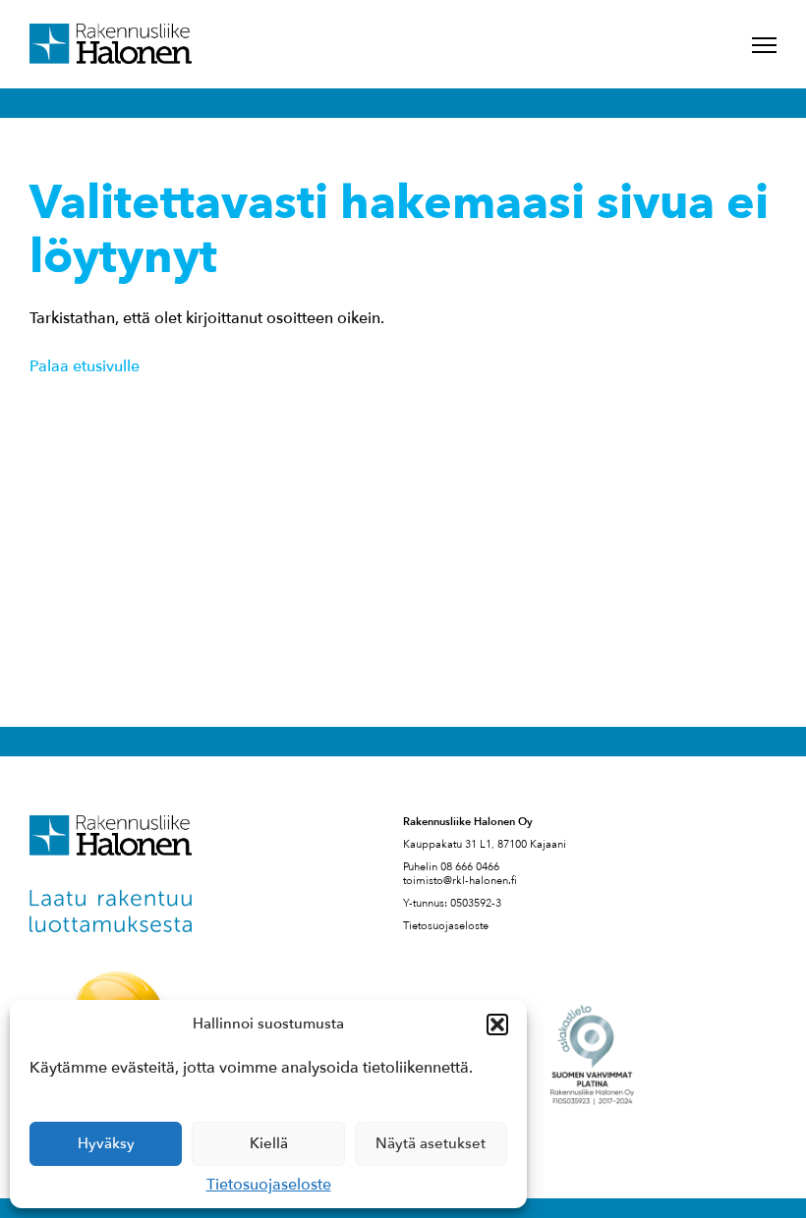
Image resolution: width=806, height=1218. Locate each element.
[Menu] (764, 45)
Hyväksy (106, 1143)
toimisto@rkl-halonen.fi (460, 880)
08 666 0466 (469, 866)
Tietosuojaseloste (268, 1184)
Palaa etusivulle (84, 366)
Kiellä (269, 1143)
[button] (497, 1024)
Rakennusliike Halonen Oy (110, 44)
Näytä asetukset (430, 1143)
